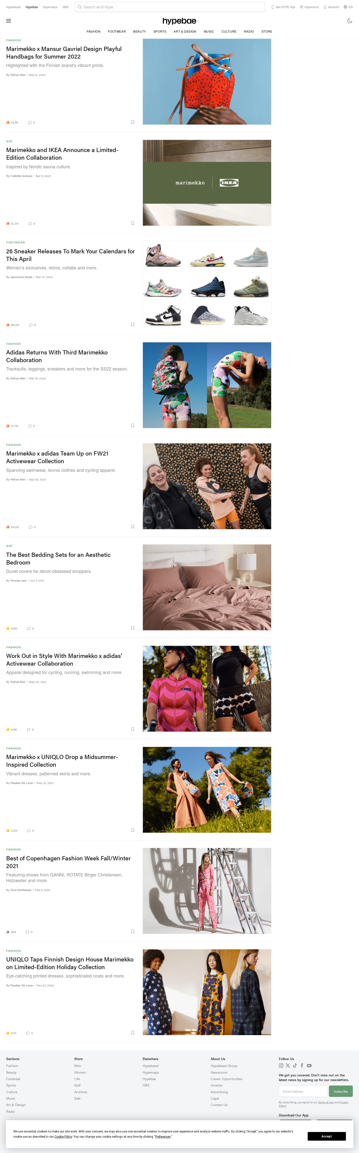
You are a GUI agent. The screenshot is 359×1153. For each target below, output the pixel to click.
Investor (217, 1085)
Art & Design (185, 31)
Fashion (93, 31)
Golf (77, 1085)
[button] (86, 122)
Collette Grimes (21, 176)
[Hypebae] (179, 20)
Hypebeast (151, 1065)
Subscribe (341, 1091)
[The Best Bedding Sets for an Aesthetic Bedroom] (207, 587)
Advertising (219, 1091)
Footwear (117, 31)
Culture (229, 31)
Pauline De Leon (21, 783)
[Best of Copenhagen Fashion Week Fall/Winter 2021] (207, 891)
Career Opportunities (227, 1078)
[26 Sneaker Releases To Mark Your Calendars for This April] (207, 284)
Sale (77, 1098)
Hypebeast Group (224, 1065)
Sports (160, 31)
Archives (80, 1091)
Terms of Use (326, 1102)
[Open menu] (8, 20)
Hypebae (149, 1078)
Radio (249, 31)
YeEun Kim (17, 75)
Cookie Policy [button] (63, 1136)
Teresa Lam (18, 580)
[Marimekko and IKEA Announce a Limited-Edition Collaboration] (207, 183)
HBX (146, 1085)
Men (77, 1065)
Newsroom (219, 1072)
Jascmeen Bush (21, 277)
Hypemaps (151, 1072)
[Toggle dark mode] (350, 21)
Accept (326, 1136)
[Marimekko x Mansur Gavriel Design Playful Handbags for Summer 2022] (207, 82)
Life (77, 1078)
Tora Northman (20, 890)
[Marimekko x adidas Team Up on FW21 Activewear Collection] (207, 486)
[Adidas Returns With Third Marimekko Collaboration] (207, 385)
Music (209, 31)
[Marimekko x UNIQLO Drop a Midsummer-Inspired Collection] (207, 790)
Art (9, 141)
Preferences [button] (163, 1136)
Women (80, 1072)
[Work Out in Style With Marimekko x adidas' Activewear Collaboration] (207, 689)
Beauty (139, 31)
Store (267, 31)
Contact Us (219, 1104)
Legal (215, 1098)
